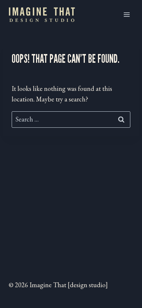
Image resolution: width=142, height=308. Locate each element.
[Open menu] (126, 14)
